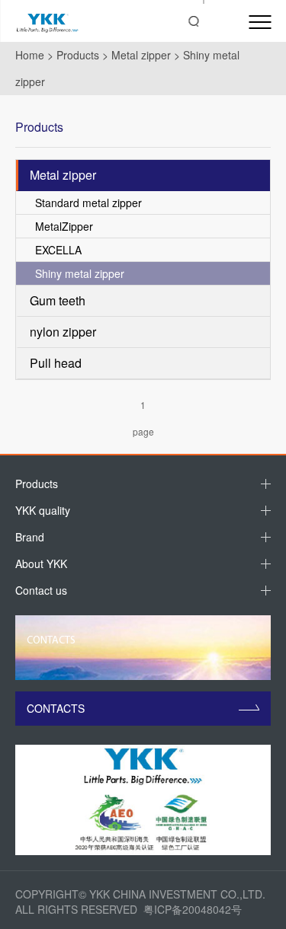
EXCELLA (58, 249)
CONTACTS (56, 708)
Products (77, 54)
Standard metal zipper (88, 202)
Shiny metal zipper (79, 273)
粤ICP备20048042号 (192, 909)
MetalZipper (64, 226)
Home (29, 54)
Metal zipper (141, 54)
